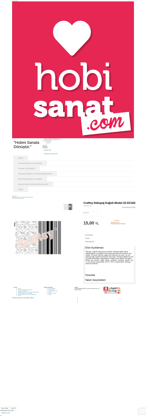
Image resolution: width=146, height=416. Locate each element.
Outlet (19, 295)
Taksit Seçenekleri (89, 241)
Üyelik (49, 294)
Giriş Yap (49, 141)
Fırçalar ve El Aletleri (23, 290)
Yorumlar (87, 238)
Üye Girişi (4, 408)
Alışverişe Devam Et (51, 153)
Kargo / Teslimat (52, 293)
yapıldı (87, 205)
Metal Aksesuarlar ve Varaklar (25, 293)
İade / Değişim (51, 288)
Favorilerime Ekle (129, 207)
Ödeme (50, 292)
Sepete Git (47, 150)
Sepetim (45, 145)
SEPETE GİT (5, 413)
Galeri (19, 288)
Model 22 (86, 213)
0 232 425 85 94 (47, 140)
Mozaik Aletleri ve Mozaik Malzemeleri (27, 294)
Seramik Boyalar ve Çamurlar (25, 289)
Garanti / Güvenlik (52, 290)
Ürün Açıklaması (89, 235)
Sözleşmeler (51, 289)
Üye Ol (48, 143)
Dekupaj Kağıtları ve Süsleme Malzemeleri (28, 292)
